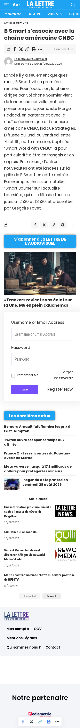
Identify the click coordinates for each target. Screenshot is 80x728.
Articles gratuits (16, 22)
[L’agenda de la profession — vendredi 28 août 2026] (11, 484)
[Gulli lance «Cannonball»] (65, 536)
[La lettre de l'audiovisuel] (40, 4)
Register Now (60, 389)
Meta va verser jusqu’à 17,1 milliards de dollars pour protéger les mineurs (38, 468)
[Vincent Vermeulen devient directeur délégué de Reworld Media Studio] (65, 554)
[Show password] (71, 359)
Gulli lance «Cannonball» (20, 532)
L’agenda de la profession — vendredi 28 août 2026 (47, 482)
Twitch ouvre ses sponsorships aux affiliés (34, 442)
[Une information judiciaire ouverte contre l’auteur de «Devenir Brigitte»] (65, 511)
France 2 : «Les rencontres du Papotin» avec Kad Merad (37, 455)
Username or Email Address (37, 322)
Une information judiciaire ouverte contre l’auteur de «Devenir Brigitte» (27, 511)
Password (20, 347)
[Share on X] (21, 49)
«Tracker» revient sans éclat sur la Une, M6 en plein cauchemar (38, 302)
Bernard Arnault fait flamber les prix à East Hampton (37, 428)
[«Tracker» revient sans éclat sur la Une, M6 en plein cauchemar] (40, 273)
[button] (7, 4)
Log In (25, 389)
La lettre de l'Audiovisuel (30, 59)
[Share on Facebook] (14, 49)
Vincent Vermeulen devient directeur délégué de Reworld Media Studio (24, 554)
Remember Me (27, 375)
